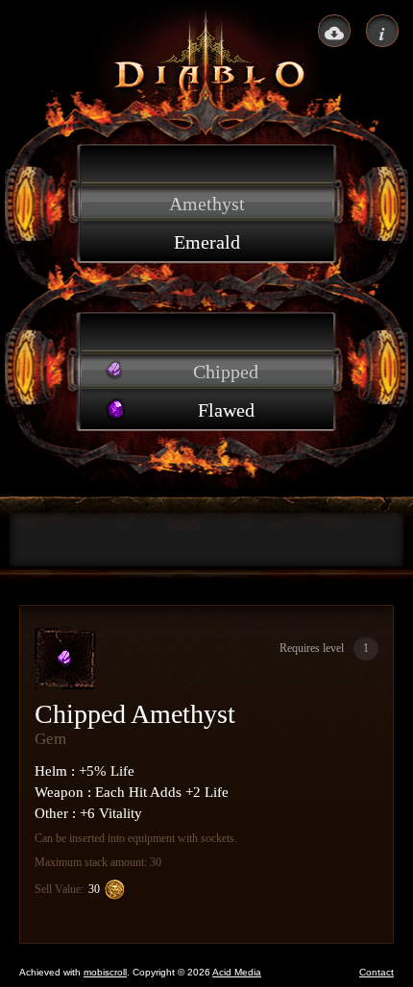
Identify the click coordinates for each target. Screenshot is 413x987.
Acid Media (236, 972)
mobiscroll (105, 972)
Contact (376, 972)
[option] (207, 165)
